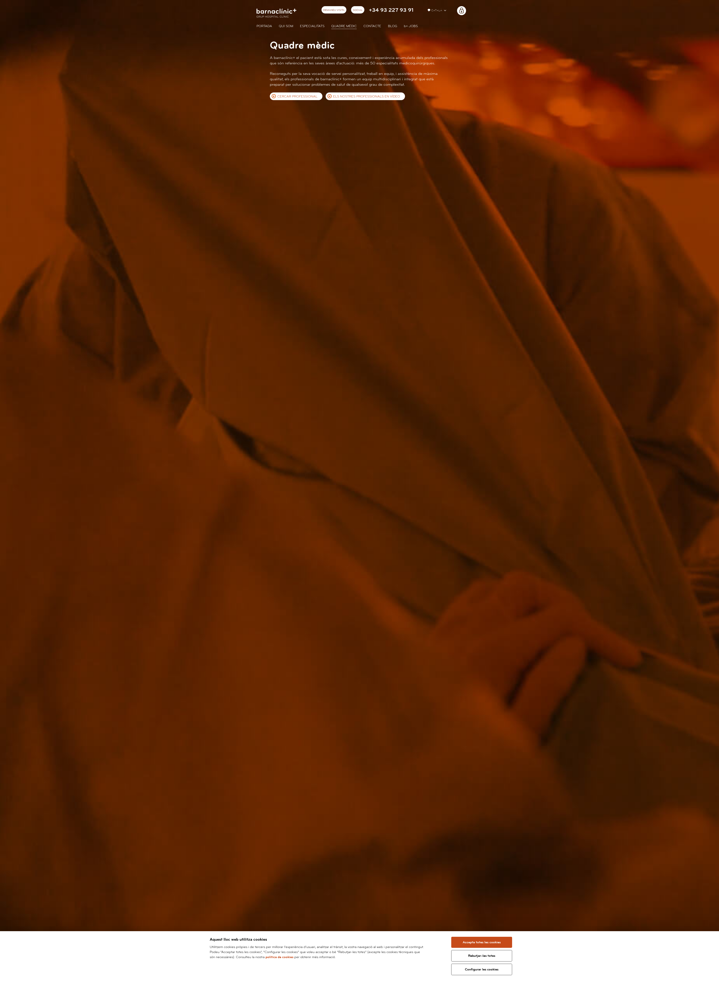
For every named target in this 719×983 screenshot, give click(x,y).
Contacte (372, 26)
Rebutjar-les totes (481, 956)
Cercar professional (297, 96)
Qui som (286, 26)
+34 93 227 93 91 (391, 10)
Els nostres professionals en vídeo (366, 96)
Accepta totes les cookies (482, 942)
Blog (392, 26)
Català (437, 10)
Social (357, 10)
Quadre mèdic (344, 26)
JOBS (411, 26)
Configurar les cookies (481, 969)
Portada (264, 26)
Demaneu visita (334, 10)
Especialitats (312, 26)
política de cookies (279, 957)
